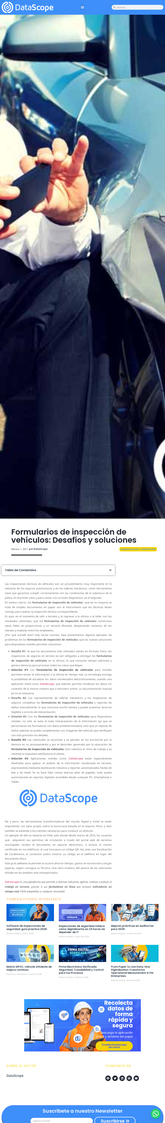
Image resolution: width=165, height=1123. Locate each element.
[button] (82, 7)
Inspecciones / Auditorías (138, 549)
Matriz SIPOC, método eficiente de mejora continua (29, 968)
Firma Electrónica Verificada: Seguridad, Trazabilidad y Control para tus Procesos (81, 970)
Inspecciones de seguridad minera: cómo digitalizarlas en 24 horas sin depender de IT (82, 929)
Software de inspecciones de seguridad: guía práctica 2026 (26, 927)
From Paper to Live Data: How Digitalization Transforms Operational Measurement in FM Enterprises (132, 971)
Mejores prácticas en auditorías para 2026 (132, 927)
